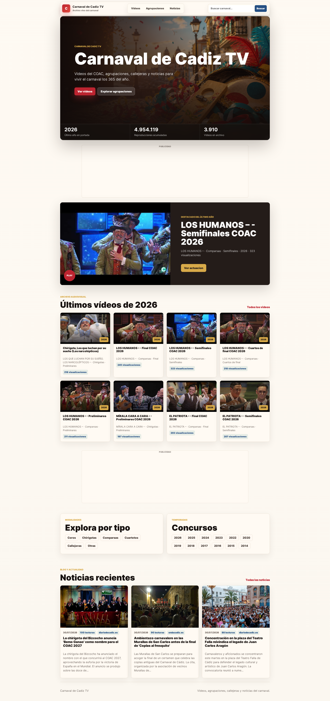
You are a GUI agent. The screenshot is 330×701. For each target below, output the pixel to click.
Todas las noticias (258, 580)
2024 (205, 537)
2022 (232, 537)
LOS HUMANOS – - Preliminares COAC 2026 (84, 417)
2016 (217, 545)
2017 (204, 545)
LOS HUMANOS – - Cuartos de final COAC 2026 (243, 349)
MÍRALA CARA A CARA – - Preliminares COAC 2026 (134, 417)
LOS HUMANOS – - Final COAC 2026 (136, 349)
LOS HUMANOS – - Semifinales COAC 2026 (190, 349)
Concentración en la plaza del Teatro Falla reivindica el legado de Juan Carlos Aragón (234, 641)
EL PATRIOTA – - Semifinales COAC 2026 (242, 417)
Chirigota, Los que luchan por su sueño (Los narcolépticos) (84, 349)
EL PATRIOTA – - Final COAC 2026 (188, 417)
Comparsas (110, 537)
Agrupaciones (155, 8)
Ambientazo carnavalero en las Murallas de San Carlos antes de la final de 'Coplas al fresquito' (165, 641)
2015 (231, 545)
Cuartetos (131, 537)
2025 (191, 537)
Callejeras (74, 545)
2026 (178, 537)
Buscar (261, 8)
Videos (135, 8)
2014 (244, 545)
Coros (72, 537)
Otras (91, 545)
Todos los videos (258, 307)
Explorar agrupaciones (116, 91)
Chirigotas (89, 537)
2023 (219, 537)
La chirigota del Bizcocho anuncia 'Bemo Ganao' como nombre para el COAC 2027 (90, 641)
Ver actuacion (193, 268)
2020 (246, 537)
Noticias (175, 8)
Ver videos (85, 91)
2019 (177, 545)
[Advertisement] (165, 173)
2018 (191, 545)
